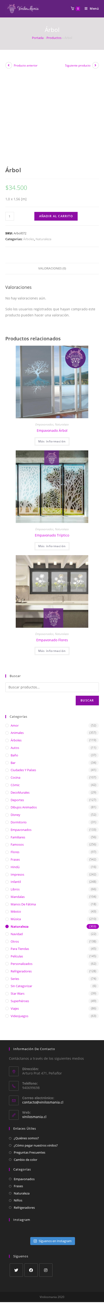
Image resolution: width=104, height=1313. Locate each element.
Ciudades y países (23, 770)
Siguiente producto (77, 65)
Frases (15, 859)
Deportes (17, 800)
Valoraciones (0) (52, 268)
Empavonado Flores (52, 640)
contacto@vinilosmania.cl (42, 1102)
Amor (15, 725)
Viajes (15, 1008)
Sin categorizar (21, 986)
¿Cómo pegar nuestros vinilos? (36, 1145)
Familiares (18, 837)
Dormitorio (19, 822)
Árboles (28, 239)
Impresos (17, 874)
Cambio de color (25, 1159)
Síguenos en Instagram (55, 1241)
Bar (13, 763)
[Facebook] (31, 1270)
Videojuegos (19, 1016)
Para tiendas (20, 949)
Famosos (17, 844)
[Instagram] (45, 1270)
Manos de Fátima (23, 904)
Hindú (15, 867)
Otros (15, 941)
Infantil (16, 882)
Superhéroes (20, 1001)
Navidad (17, 934)
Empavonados (44, 424)
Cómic (15, 785)
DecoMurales (20, 792)
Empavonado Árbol (52, 430)
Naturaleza (43, 239)
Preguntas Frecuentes (29, 1152)
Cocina (15, 777)
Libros (15, 889)
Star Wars (17, 993)
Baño (14, 755)
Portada (38, 38)
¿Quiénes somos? (26, 1138)
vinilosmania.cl (34, 1116)
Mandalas (18, 897)
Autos (15, 748)
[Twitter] (16, 1270)
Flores (15, 852)
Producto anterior (25, 65)
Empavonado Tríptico (52, 535)
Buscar (87, 700)
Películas (17, 956)
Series (15, 979)
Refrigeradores (21, 971)
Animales (17, 733)
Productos (53, 38)
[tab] (52, 268)
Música (16, 919)
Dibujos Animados (24, 807)
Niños (18, 1200)
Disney (15, 815)
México (16, 911)
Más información (52, 441)
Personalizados (21, 964)
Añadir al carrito (56, 216)
